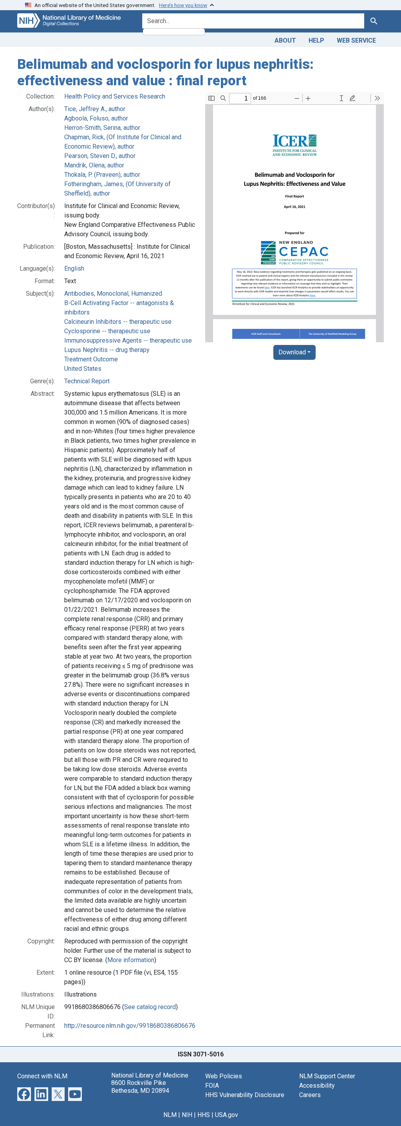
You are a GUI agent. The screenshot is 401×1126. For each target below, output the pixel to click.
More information (130, 960)
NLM (170, 1115)
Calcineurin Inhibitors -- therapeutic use (118, 321)
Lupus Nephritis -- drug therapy (107, 350)
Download (292, 352)
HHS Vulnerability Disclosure (244, 1095)
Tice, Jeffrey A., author (94, 109)
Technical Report (87, 381)
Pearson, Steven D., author (99, 156)
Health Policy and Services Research (114, 96)
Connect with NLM (42, 1076)
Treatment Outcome (91, 359)
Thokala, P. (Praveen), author (102, 174)
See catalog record (150, 1007)
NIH (187, 1115)
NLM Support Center (327, 1076)
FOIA (212, 1085)
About (285, 40)
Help (316, 40)
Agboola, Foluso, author (96, 118)
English (74, 268)
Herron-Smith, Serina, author (102, 127)
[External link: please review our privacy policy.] (24, 1093)
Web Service (356, 40)
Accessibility (317, 1085)
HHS (203, 1115)
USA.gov (226, 1115)
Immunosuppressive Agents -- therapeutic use (128, 340)
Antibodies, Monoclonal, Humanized (113, 293)
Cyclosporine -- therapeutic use (107, 331)
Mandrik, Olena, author (94, 165)
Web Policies (223, 1076)
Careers (310, 1095)
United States (82, 368)
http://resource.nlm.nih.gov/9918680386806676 (129, 1025)
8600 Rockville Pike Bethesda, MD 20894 (140, 1086)
